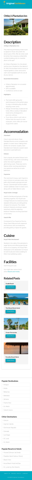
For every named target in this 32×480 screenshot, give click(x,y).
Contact (25, 473)
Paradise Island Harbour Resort (13, 456)
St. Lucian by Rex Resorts (11, 467)
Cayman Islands (8, 424)
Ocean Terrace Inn (11, 332)
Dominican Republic (10, 427)
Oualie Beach (10, 283)
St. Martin (7, 406)
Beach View (7, 460)
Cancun (6, 420)
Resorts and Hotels (13, 271)
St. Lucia (6, 438)
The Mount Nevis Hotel (13, 308)
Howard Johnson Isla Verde (12, 452)
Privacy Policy (16, 473)
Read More (10, 287)
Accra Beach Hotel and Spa (12, 463)
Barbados (7, 395)
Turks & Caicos (8, 410)
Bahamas (7, 392)
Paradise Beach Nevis (12, 357)
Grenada (6, 431)
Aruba (5, 388)
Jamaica (6, 399)
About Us (7, 473)
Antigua (6, 384)
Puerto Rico (7, 403)
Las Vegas (7, 435)
